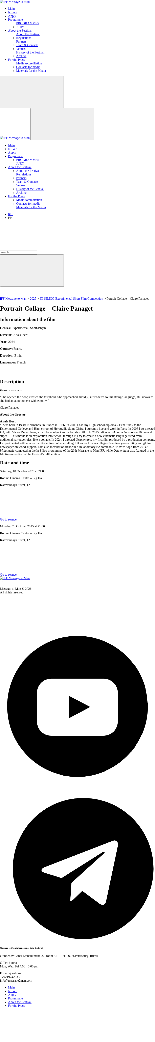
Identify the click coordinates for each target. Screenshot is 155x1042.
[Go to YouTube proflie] (77, 783)
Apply (12, 16)
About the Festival (19, 30)
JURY (20, 27)
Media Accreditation (29, 63)
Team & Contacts (27, 45)
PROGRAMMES (27, 23)
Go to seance (8, 519)
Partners (21, 41)
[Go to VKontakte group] (30, 626)
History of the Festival (30, 52)
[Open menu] (62, 124)
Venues (20, 48)
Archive (21, 56)
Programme (15, 19)
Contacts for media (28, 67)
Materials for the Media (31, 70)
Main (11, 8)
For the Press (16, 59)
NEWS (12, 12)
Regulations (23, 38)
